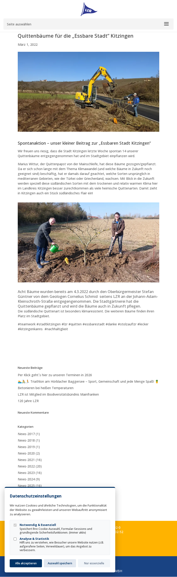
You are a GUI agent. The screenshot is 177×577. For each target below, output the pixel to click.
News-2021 (26, 460)
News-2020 (26, 453)
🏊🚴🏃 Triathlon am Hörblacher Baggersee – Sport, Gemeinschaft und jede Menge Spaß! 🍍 (88, 381)
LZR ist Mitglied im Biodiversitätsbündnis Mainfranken (58, 394)
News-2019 (26, 447)
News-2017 (26, 434)
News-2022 (26, 466)
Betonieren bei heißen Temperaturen (46, 388)
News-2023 (26, 472)
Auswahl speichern (60, 563)
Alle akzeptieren (26, 563)
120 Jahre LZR (28, 401)
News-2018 (26, 440)
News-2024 (26, 479)
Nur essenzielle (94, 563)
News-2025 (26, 485)
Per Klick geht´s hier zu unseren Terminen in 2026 (55, 375)
